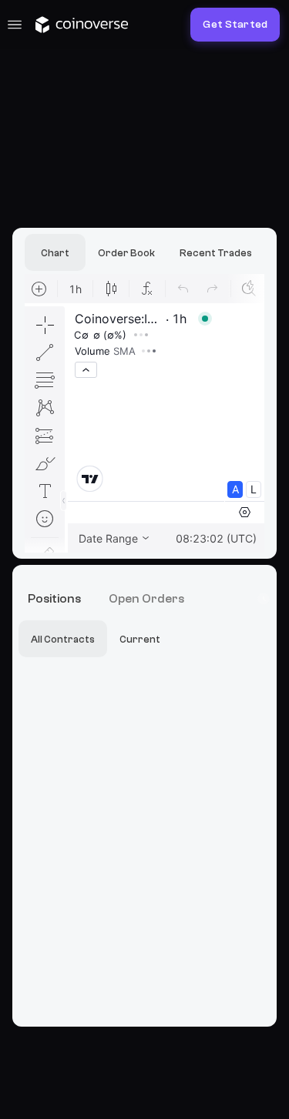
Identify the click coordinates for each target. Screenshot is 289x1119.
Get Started (235, 24)
